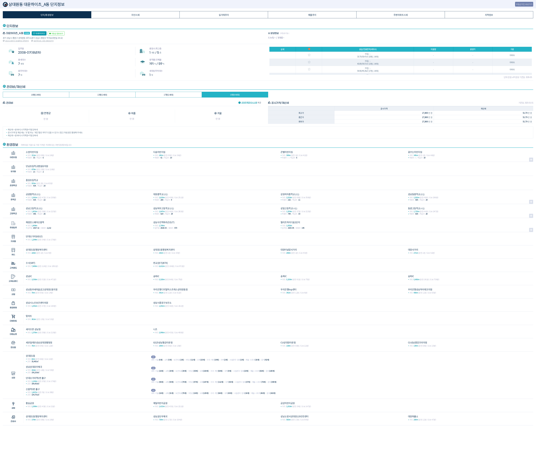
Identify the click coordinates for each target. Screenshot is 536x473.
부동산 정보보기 (57, 33)
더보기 (531, 160)
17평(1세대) (168, 94)
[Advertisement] (268, 444)
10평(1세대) (36, 94)
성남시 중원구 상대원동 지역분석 (17, 40)
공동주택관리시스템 (249, 102)
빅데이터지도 (40, 33)
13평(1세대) (102, 94)
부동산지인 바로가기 (524, 4)
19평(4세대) (235, 94)
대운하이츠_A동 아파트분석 (43, 40)
